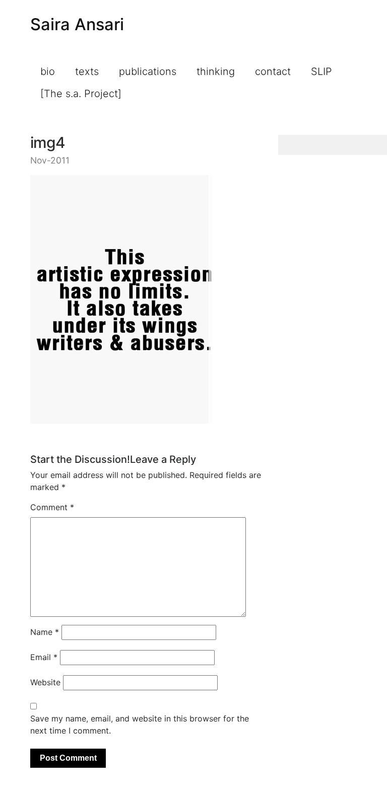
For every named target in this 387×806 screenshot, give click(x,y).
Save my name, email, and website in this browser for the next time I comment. (139, 724)
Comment (52, 507)
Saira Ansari (77, 24)
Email (43, 657)
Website (45, 682)
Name (44, 632)
